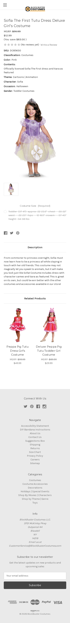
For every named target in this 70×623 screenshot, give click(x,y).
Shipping (35, 444)
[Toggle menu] (5, 5)
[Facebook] (5, 233)
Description (35, 247)
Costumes (35, 480)
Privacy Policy (35, 455)
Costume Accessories (35, 483)
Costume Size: (35, 205)
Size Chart (35, 452)
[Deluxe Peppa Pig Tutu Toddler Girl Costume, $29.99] (49, 325)
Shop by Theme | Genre (35, 498)
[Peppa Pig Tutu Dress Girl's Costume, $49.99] (17, 325)
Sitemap (35, 463)
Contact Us (35, 437)
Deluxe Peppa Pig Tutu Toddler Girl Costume (49, 350)
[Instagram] (44, 406)
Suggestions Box (35, 440)
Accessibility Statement (35, 425)
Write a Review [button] (49, 44)
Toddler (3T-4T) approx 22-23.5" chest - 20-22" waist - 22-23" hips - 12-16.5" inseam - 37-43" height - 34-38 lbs (37, 215)
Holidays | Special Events (35, 491)
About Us (35, 433)
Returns (35, 448)
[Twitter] (11, 233)
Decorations (35, 487)
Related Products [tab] (35, 298)
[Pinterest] (18, 233)
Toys (35, 502)
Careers (35, 459)
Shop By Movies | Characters (35, 495)
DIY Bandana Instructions (35, 429)
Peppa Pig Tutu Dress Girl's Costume (17, 350)
